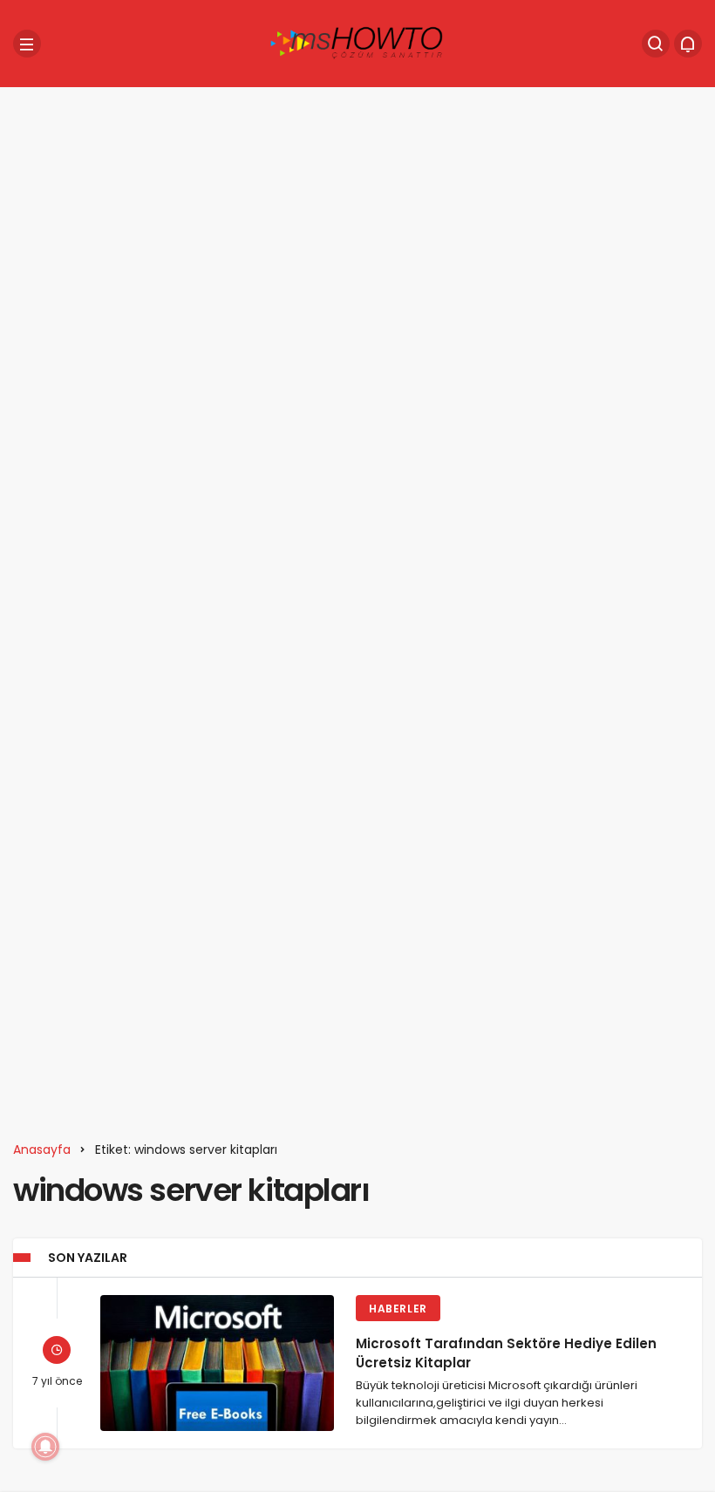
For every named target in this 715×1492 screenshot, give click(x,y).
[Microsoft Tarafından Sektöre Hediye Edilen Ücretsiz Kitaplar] (217, 1363)
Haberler (398, 1308)
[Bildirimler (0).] (688, 44)
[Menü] (27, 44)
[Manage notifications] (45, 1447)
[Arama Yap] (656, 44)
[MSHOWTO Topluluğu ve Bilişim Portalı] (357, 42)
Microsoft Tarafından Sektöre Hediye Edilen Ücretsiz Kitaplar (506, 1353)
